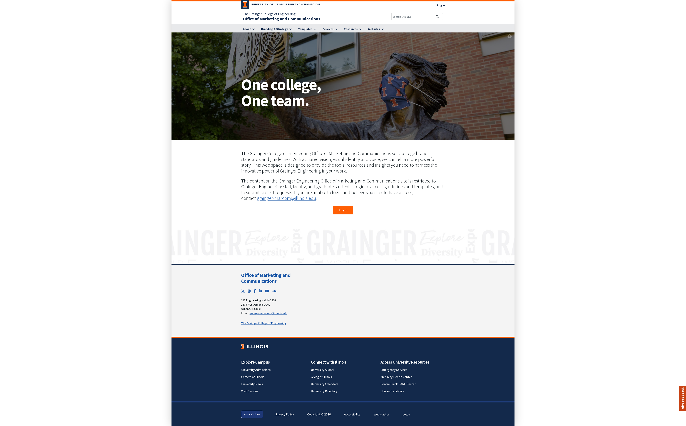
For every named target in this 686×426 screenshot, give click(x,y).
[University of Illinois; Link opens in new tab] (254, 346)
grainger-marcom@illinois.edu (286, 198)
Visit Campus (249, 391)
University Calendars (324, 384)
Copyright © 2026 (319, 414)
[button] (682, 398)
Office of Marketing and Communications (265, 278)
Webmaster (381, 414)
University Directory (324, 391)
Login (343, 210)
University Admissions (256, 370)
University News (252, 384)
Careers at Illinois (252, 377)
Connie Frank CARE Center (398, 384)
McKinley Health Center (396, 377)
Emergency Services (394, 370)
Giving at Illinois (321, 377)
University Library (392, 391)
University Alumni (322, 370)
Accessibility (352, 414)
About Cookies (252, 414)
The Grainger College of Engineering (269, 14)
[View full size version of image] (510, 36)
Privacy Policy (284, 414)
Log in (441, 5)
